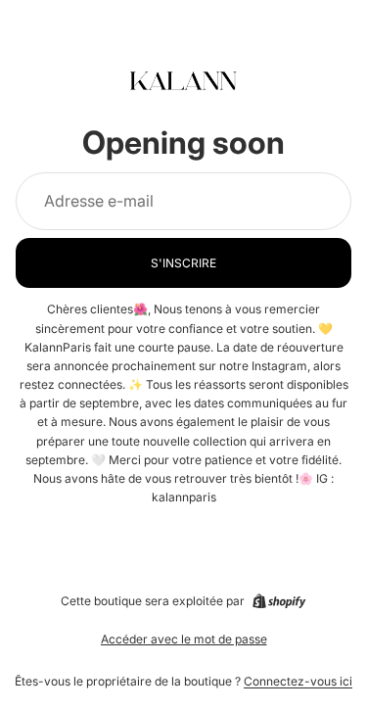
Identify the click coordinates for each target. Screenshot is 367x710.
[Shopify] (278, 601)
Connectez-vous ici (298, 681)
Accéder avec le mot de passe (184, 639)
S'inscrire (183, 263)
